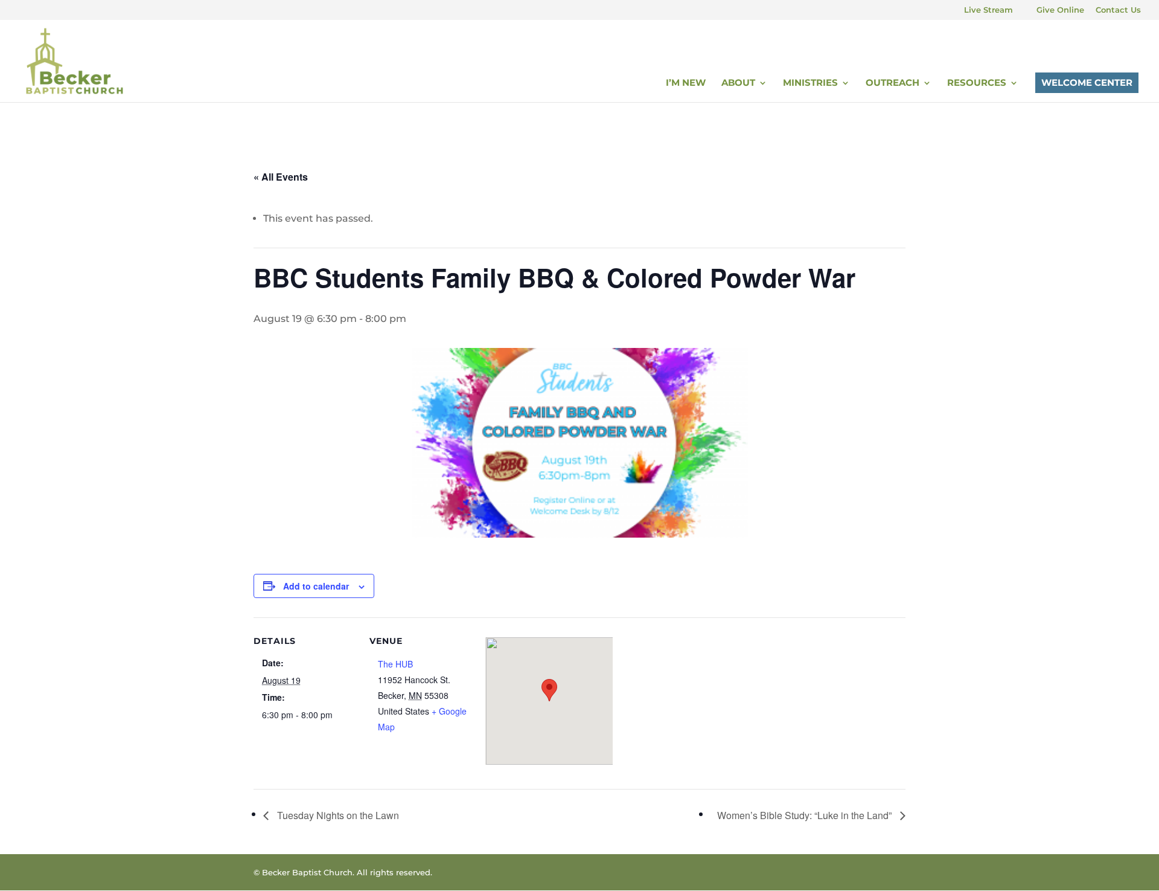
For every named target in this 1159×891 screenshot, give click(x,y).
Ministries (810, 83)
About (738, 83)
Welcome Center (1086, 82)
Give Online (1060, 10)
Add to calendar (316, 586)
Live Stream (988, 10)
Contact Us (1118, 10)
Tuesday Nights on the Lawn (337, 815)
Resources (976, 83)
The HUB (395, 664)
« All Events (281, 177)
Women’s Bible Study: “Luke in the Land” (805, 815)
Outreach (892, 83)
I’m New (686, 83)
